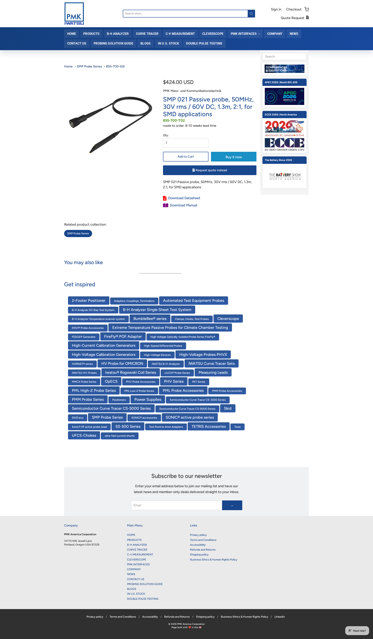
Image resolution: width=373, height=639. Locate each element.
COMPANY (274, 34)
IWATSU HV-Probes (84, 372)
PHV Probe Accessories (140, 381)
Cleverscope (228, 318)
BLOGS (145, 43)
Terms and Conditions (203, 540)
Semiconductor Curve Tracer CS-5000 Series (111, 408)
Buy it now (234, 157)
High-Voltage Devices (157, 355)
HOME (71, 34)
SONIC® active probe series (190, 417)
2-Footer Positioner (88, 300)
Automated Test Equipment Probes (193, 300)
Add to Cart (186, 156)
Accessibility (198, 544)
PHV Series (174, 381)
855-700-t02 (115, 66)
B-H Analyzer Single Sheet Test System (157, 309)
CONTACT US (76, 43)
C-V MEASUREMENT (180, 34)
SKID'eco (77, 417)
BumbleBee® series (149, 318)
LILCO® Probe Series (177, 372)
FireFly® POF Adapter (123, 336)
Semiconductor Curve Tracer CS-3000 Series (198, 400)
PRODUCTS (91, 34)
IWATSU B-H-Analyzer (166, 364)
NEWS (294, 34)
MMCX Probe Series (84, 381)
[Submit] (251, 13)
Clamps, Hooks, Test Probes (192, 319)
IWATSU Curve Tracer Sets (211, 363)
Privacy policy (198, 535)
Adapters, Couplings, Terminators (134, 301)
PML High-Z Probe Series (94, 390)
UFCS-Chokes (84, 435)
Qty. (166, 135)
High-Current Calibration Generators (103, 345)
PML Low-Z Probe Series (139, 391)
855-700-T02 (174, 120)
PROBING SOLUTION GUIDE (113, 43)
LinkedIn (280, 616)
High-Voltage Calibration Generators (103, 354)
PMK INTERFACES (244, 34)
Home (68, 66)
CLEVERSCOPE (212, 34)
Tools (237, 427)
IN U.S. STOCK (168, 43)
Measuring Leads (213, 372)
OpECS (111, 381)
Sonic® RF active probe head (89, 427)
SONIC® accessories (144, 417)
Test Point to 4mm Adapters (166, 427)
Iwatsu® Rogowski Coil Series (130, 372)
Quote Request (292, 18)
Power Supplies (147, 399)
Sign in (276, 9)
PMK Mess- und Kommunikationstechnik (192, 91)
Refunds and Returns (203, 549)
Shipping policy (199, 554)
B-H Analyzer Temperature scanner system (98, 319)
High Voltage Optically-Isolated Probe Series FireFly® (182, 337)
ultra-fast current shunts (120, 435)
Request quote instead (211, 170)
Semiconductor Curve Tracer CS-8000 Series (187, 408)
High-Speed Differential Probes (163, 345)
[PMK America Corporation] (74, 13)
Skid (228, 408)
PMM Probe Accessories (227, 391)
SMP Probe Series (89, 66)
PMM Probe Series (88, 399)
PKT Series (198, 381)
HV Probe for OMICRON (122, 363)
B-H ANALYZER (118, 34)
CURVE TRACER (147, 34)
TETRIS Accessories (209, 426)
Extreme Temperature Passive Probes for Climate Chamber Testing (170, 327)
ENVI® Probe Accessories (88, 328)
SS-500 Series (127, 426)
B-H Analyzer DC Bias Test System (93, 310)
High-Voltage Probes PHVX (203, 354)
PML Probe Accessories (183, 390)
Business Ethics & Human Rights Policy (213, 559)
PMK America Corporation (191, 624)
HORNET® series (82, 364)
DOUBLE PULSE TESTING (204, 43)
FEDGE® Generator (84, 337)
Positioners (119, 400)
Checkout (294, 9)
